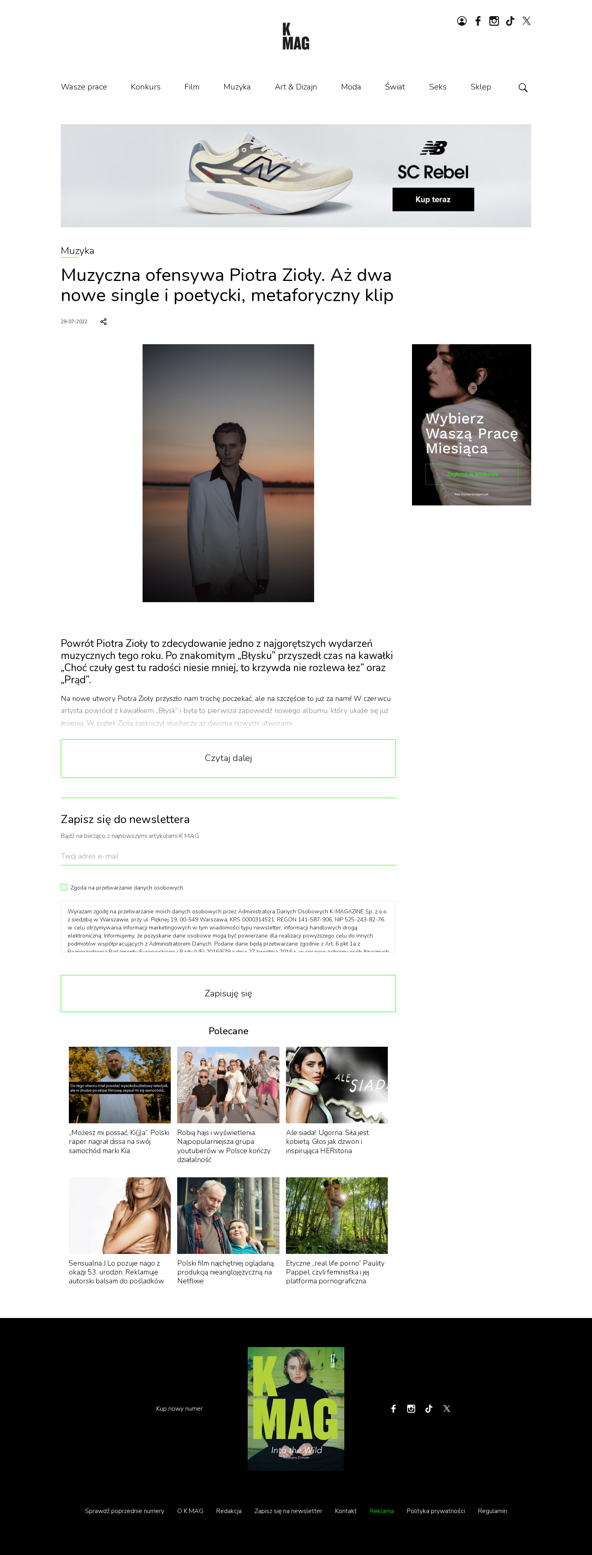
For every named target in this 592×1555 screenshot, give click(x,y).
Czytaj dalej (228, 758)
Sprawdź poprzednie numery (124, 1511)
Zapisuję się (228, 993)
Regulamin (492, 1511)
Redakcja (229, 1511)
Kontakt (346, 1511)
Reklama (382, 1511)
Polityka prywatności (436, 1511)
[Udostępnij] (103, 321)
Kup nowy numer (179, 1408)
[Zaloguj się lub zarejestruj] (462, 21)
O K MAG (190, 1511)
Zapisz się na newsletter (288, 1511)
